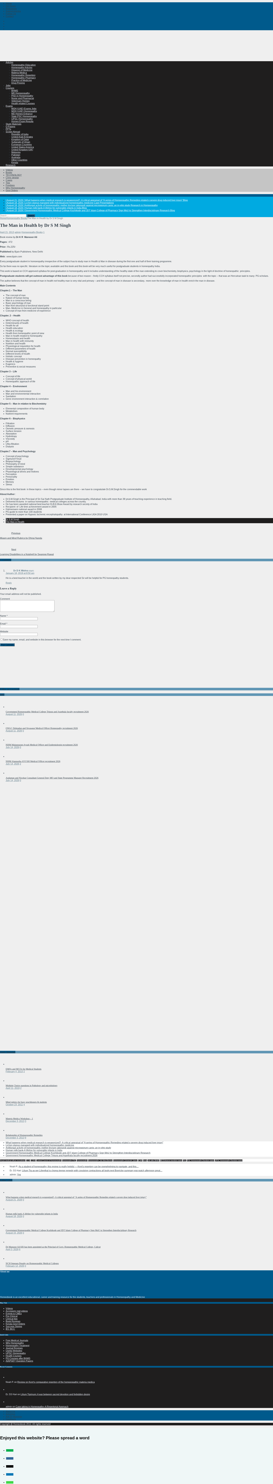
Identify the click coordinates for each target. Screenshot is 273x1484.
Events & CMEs (14, 1313)
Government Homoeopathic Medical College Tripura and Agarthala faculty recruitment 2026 (47, 711)
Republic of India (19, 134)
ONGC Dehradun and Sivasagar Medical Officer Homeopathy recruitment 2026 (42, 728)
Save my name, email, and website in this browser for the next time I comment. (42, 639)
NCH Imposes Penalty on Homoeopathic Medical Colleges (32, 1263)
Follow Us (11, 14)
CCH (28, 1160)
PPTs (8, 129)
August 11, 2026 (14, 714)
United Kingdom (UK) (22, 149)
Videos (9, 170)
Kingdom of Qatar (20, 139)
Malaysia (15, 152)
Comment (5, 599)
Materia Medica (19, 72)
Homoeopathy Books (32, 232)
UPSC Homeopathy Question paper (228, 1160)
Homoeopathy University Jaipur (125, 1160)
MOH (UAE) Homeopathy (24, 111)
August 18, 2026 (14, 1216)
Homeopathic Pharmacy (23, 78)
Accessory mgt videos (17, 1311)
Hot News (11, 6)
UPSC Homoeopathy (22, 119)
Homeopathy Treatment (17, 1345)
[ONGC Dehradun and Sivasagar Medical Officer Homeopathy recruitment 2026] (11, 723)
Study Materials (13, 124)
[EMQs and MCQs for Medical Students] (11, 1064)
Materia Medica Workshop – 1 (19, 1118)
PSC (184, 1160)
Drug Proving (18, 83)
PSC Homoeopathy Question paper (200, 1160)
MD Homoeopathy (20, 93)
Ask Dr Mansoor (14, 1416)
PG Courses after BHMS (18, 1358)
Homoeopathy (82, 1160)
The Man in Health (15, 522)
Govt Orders (12, 190)
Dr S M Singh (12, 519)
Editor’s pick (6, 1180)
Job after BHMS (153, 1160)
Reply (9, 583)
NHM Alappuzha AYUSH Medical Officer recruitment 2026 (33, 761)
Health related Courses (23, 103)
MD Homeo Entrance (22, 114)
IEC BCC (10, 1329)
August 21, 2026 (14, 1200)
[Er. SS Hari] (9, 1389)
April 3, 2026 (12, 1249)
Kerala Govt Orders (15, 1324)
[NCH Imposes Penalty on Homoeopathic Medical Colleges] (11, 1258)
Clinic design (12, 177)
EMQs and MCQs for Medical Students (23, 1069)
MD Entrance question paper (171, 1160)
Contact (10, 16)
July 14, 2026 (12, 747)
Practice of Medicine (21, 80)
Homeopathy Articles (21, 67)
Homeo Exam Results (22, 121)
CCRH (33, 1160)
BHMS (14, 90)
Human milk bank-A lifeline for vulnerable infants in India (34, 1150)
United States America (22, 147)
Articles (9, 62)
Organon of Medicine (21, 70)
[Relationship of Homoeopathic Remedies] (11, 1130)
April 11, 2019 (13, 1088)
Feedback (11, 1419)
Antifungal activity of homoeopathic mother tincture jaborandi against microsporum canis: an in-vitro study (58, 1148)
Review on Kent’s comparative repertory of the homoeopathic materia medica (56, 1382)
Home (9, 3)
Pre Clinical (11, 1316)
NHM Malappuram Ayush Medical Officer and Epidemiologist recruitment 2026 (42, 745)
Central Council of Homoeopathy (49, 1160)
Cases (9, 180)
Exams (9, 106)
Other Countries (19, 160)
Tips (8, 183)
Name (3, 616)
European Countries (21, 144)
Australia (15, 157)
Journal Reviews (14, 1348)
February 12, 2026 (15, 1266)
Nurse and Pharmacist (22, 98)
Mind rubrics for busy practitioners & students (26, 1102)
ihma (145, 1160)
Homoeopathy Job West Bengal (100, 1160)
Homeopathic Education (23, 65)
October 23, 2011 (14, 1104)
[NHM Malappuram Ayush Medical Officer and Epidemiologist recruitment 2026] (11, 740)
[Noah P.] (9, 1377)
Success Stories (14, 1326)
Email (3, 623)
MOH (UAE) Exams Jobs (23, 108)
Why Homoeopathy (15, 188)
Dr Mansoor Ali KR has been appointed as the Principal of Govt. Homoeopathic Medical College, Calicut (53, 1247)
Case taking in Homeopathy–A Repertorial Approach (42, 1406)
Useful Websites (14, 1350)
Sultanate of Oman (20, 142)
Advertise (10, 1414)
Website (4, 631)
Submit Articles (13, 11)
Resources (11, 8)
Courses (10, 88)
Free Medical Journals (17, 1340)
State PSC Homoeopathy (24, 116)
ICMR (140, 1160)
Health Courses (13, 1356)
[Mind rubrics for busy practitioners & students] (11, 1097)
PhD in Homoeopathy (22, 96)
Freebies (10, 185)
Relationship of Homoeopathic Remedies (24, 1135)
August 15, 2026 (14, 1233)
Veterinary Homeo (20, 101)
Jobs (8, 85)
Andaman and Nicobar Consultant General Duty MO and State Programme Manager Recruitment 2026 (52, 778)
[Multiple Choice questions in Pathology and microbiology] (11, 1080)
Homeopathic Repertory (23, 75)
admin (18, 232)
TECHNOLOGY (14, 175)
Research (10, 165)
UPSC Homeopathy (16, 1353)
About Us (10, 1411)
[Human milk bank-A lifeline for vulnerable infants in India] (11, 1209)
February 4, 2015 (14, 1071)
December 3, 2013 (15, 1121)
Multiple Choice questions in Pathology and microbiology (31, 1085)
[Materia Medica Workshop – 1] (11, 1114)
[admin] (9, 1402)
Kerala (14, 162)
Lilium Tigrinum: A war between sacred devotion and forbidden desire (55, 1394)
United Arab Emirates (22, 137)
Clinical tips (11, 1319)
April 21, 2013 (7, 232)
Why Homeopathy (15, 1343)
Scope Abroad (13, 132)
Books (9, 172)
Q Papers (10, 126)
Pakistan (15, 155)
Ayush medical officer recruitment (13, 1160)
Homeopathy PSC (69, 1160)
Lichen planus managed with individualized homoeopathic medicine (40, 1145)
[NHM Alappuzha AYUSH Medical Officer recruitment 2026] (11, 756)
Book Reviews (13, 1321)
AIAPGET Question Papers (19, 1361)
